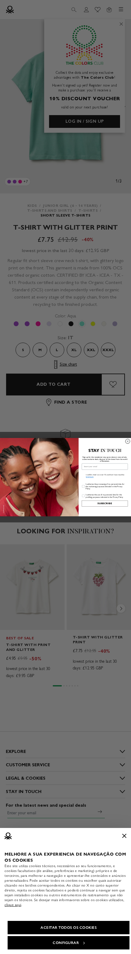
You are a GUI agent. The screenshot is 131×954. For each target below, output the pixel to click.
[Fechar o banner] (124, 836)
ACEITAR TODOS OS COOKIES (69, 927)
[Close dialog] (128, 441)
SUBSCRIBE (104, 503)
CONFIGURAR (66, 943)
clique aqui (13, 905)
